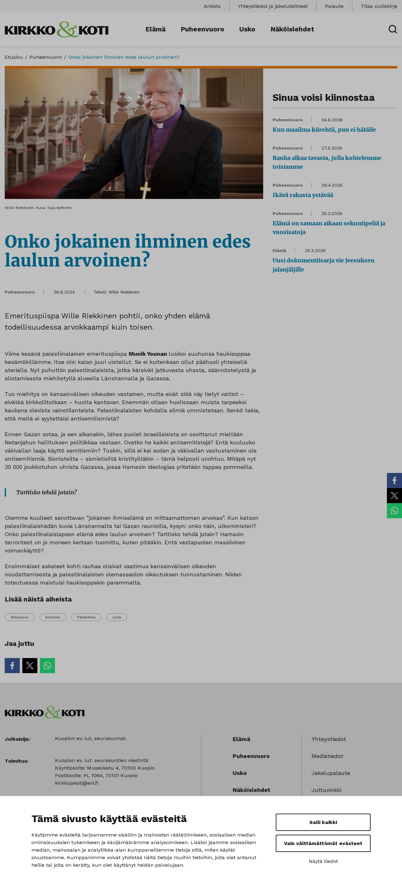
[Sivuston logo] (56, 29)
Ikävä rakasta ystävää (303, 195)
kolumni (53, 617)
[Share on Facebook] (394, 480)
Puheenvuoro (202, 29)
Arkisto (212, 6)
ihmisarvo (20, 617)
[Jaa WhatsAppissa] (394, 510)
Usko (247, 29)
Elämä (155, 29)
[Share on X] (394, 495)
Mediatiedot (327, 756)
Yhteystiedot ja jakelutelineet (273, 6)
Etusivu (14, 57)
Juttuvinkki (326, 790)
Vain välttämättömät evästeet (323, 843)
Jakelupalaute (331, 773)
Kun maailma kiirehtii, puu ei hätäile (324, 129)
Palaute (334, 6)
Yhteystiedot (329, 739)
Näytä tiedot (323, 861)
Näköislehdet (292, 29)
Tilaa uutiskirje (379, 6)
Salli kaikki (323, 822)
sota (116, 617)
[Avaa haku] (392, 29)
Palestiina (86, 617)
